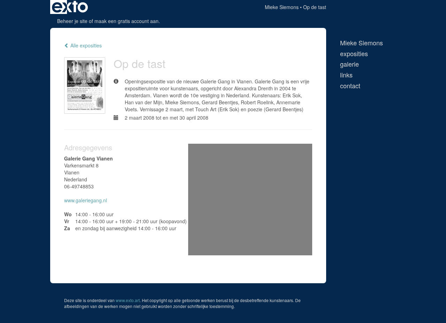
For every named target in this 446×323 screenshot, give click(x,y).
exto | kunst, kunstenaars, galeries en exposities (70, 7)
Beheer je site (72, 20)
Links (346, 74)
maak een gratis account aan (126, 20)
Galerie (349, 64)
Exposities (354, 53)
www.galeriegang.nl (85, 200)
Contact (350, 85)
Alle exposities (85, 45)
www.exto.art (128, 300)
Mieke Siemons (282, 6)
